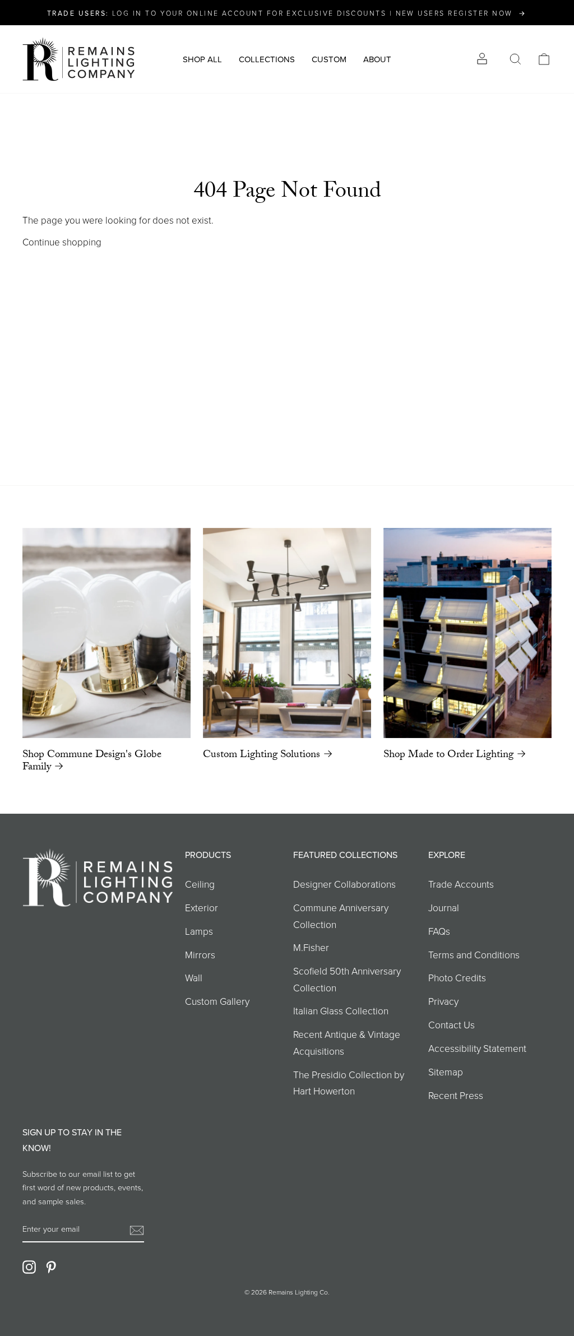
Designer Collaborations (344, 883)
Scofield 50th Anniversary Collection (347, 979)
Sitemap (445, 1071)
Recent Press (455, 1095)
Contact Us (451, 1024)
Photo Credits (457, 977)
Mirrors (200, 954)
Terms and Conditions (474, 954)
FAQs (439, 931)
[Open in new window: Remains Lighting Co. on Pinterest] (51, 1266)
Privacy (443, 1001)
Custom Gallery (217, 1001)
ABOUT (377, 59)
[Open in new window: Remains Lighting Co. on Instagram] (29, 1266)
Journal (443, 907)
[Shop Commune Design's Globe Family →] (106, 633)
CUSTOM (329, 59)
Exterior (201, 907)
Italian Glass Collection (340, 1010)
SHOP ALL (202, 59)
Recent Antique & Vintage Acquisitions (346, 1042)
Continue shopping (61, 241)
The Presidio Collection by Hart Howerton (348, 1082)
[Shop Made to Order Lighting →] (467, 633)
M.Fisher (311, 947)
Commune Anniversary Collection (340, 915)
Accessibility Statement (477, 1048)
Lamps (199, 931)
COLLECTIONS (267, 59)
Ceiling (200, 883)
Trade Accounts (461, 883)
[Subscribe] (136, 1229)
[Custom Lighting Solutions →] (287, 633)
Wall (193, 977)
